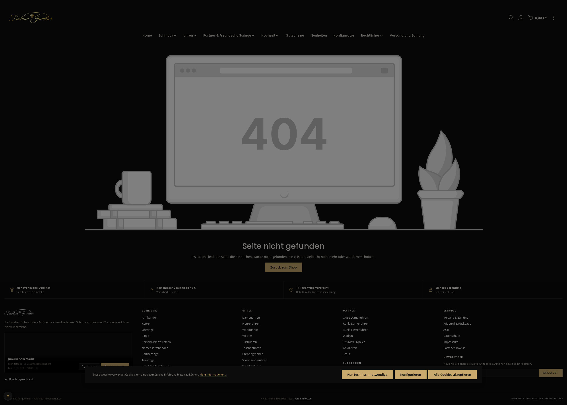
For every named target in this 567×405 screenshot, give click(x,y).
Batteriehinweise (454, 348)
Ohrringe (147, 330)
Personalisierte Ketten (156, 342)
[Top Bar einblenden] (553, 17)
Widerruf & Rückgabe (457, 323)
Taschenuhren (251, 348)
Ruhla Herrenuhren (355, 330)
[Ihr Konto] (521, 17)
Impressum (450, 342)
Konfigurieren (410, 374)
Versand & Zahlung (455, 317)
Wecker (247, 336)
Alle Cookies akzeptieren (452, 374)
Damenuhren (251, 317)
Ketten (146, 323)
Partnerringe (150, 354)
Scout (346, 354)
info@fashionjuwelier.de (19, 379)
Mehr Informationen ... (213, 374)
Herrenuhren (251, 323)
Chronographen (252, 354)
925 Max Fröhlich (354, 342)
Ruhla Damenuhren (356, 323)
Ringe (145, 336)
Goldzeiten (350, 348)
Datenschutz (451, 336)
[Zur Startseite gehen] (30, 17)
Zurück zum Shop (283, 267)
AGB (446, 330)
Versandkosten (303, 398)
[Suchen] (511, 17)
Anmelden (550, 372)
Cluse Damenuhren (355, 317)
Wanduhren (250, 330)
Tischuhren (249, 342)
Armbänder (149, 317)
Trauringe (148, 360)
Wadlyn (348, 336)
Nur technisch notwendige (367, 374)
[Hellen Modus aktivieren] (8, 396)
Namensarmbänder (155, 348)
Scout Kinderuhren (254, 360)
